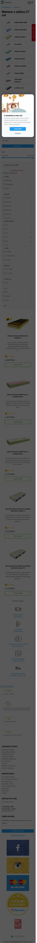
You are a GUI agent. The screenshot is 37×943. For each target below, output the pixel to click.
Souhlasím (17, 129)
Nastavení (18, 133)
